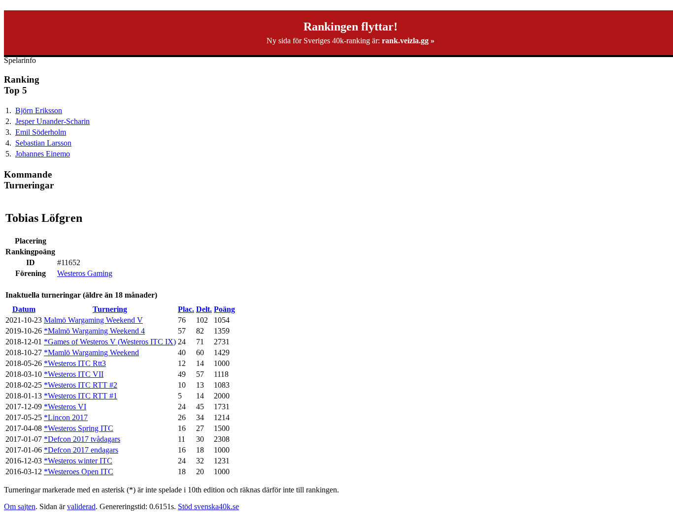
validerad (81, 506)
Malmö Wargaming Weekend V (93, 320)
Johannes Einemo (42, 154)
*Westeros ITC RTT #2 (80, 385)
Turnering (110, 309)
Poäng (224, 309)
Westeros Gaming (84, 273)
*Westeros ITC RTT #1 (80, 396)
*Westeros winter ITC (78, 461)
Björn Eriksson (38, 110)
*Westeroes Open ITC (78, 471)
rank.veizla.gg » (408, 40)
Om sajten (19, 506)
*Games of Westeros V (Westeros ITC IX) (110, 341)
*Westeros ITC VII (73, 374)
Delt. (204, 309)
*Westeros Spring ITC (78, 428)
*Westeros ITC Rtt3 (75, 363)
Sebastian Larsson (43, 143)
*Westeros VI (65, 406)
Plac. (186, 309)
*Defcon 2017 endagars (81, 450)
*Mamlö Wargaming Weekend (91, 352)
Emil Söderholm (40, 132)
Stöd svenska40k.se (208, 506)
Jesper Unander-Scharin (52, 121)
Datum (23, 309)
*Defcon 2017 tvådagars (82, 439)
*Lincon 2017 (66, 417)
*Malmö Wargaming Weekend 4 (94, 331)
